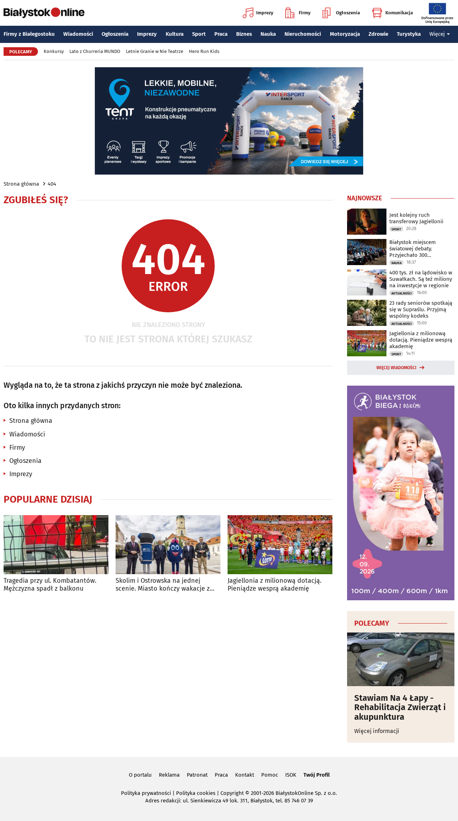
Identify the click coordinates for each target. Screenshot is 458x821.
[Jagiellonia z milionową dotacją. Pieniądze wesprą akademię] (280, 544)
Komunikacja (399, 12)
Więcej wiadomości (396, 367)
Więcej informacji (376, 731)
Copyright (232, 793)
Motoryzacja (345, 34)
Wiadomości (78, 34)
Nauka (268, 34)
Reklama (169, 775)
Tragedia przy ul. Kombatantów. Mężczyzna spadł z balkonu (50, 584)
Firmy (305, 12)
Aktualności (401, 293)
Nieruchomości (302, 34)
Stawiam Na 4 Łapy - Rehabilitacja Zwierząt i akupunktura (400, 707)
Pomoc (269, 775)
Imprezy (264, 12)
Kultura (175, 34)
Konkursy (54, 51)
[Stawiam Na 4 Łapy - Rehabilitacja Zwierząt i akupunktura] (400, 659)
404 (52, 184)
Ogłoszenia (348, 12)
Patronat (197, 775)
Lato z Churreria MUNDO (94, 51)
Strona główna (21, 184)
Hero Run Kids (204, 51)
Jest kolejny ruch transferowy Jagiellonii (416, 218)
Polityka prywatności (146, 793)
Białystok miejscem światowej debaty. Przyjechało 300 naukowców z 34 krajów (418, 248)
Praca (221, 34)
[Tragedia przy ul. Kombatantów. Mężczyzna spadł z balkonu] (56, 544)
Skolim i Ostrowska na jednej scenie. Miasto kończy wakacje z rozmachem (163, 584)
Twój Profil (316, 775)
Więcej (437, 34)
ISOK (290, 775)
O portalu (140, 775)
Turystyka (409, 34)
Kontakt (244, 775)
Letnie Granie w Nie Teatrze (154, 51)
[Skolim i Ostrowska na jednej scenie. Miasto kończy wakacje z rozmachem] (168, 544)
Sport (199, 34)
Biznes (244, 34)
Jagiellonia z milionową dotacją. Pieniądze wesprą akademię (274, 584)
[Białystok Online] (44, 13)
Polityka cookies (195, 793)
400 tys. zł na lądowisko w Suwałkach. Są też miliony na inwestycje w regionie (420, 279)
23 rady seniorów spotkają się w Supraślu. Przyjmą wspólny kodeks (420, 309)
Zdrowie (378, 34)
